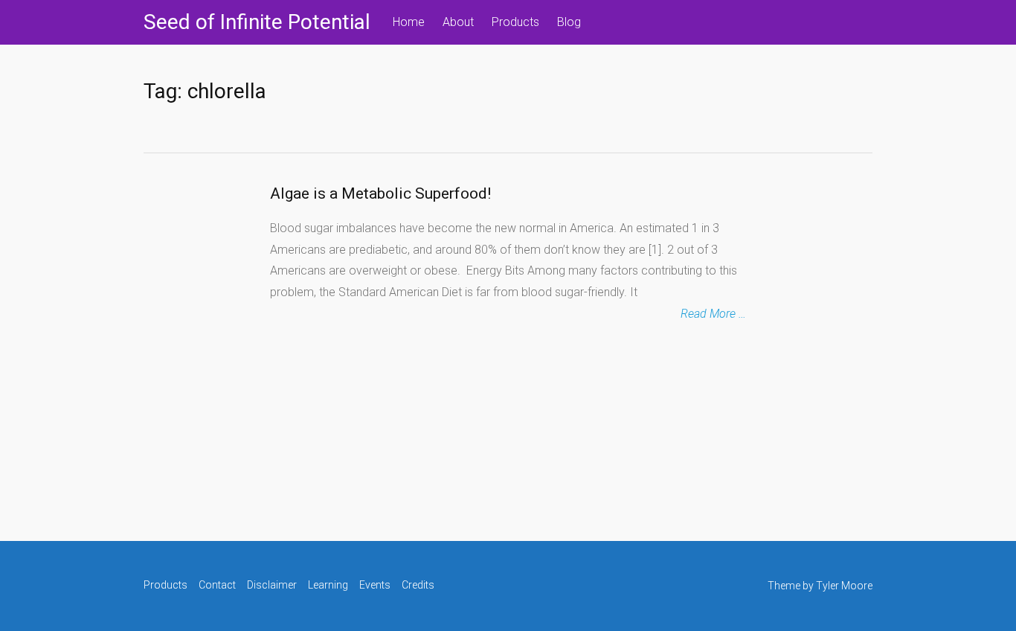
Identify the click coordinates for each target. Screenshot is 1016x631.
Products (515, 22)
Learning (328, 585)
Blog (569, 22)
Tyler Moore (844, 586)
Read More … (713, 314)
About (458, 22)
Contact (217, 585)
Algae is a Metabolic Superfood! (380, 193)
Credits (418, 585)
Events (374, 585)
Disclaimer (272, 585)
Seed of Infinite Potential (257, 22)
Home (409, 22)
